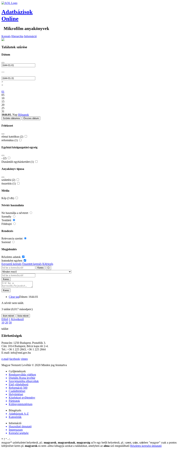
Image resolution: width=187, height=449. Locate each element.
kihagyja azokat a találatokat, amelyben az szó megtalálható (88, 445)
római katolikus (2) (12, 136)
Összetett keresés (32, 263)
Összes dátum (31, 118)
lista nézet (23, 315)
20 (6, 322)
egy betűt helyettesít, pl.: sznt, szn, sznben (120, 442)
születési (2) (8, 179)
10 (2, 322)
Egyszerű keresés (11, 263)
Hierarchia (17, 36)
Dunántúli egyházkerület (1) (18, 161)
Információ (30, 36)
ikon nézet (8, 315)
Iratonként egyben (12, 260)
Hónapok (23, 114)
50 (10, 322)
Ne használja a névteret (15, 212)
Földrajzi (6, 223)
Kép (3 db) (8, 198)
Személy (6, 216)
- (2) (4, 158)
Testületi (6, 220)
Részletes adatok (11, 256)
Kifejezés (47, 263)
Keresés (6, 36)
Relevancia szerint (12, 238)
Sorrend (6, 242)
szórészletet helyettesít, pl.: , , (45, 442)
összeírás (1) (8, 183)
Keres (40, 267)
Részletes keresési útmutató (146, 445)
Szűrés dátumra (11, 118)
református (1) (9, 140)
